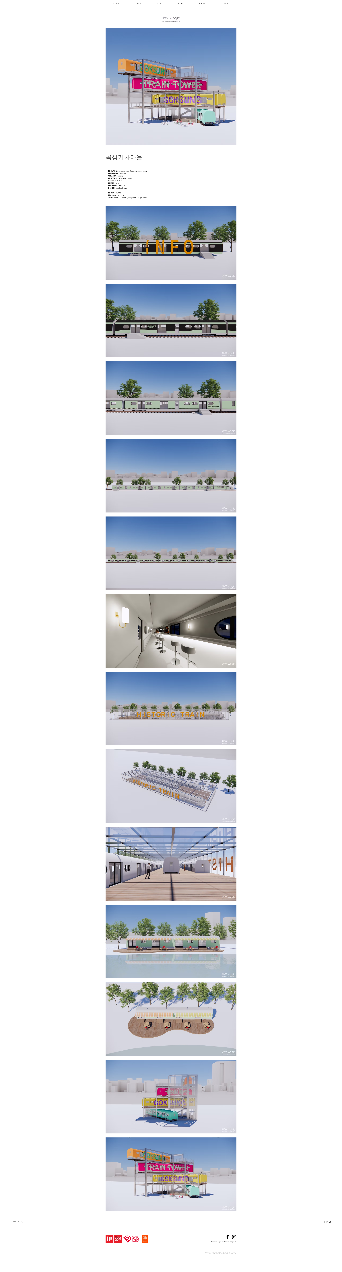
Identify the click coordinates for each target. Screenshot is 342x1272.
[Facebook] (227, 1237)
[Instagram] (234, 1237)
